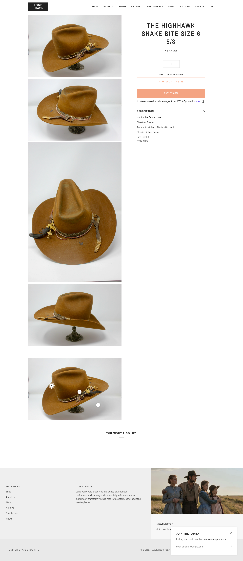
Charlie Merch (13, 513)
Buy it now (171, 93)
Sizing (9, 502)
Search (170, 550)
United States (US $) (22, 550)
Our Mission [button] (84, 486)
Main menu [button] (13, 486)
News (9, 518)
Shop (8, 491)
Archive (10, 507)
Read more (142, 140)
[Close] (232, 533)
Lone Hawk (150, 550)
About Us (10, 496)
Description (145, 111)
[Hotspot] (52, 386)
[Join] (229, 546)
